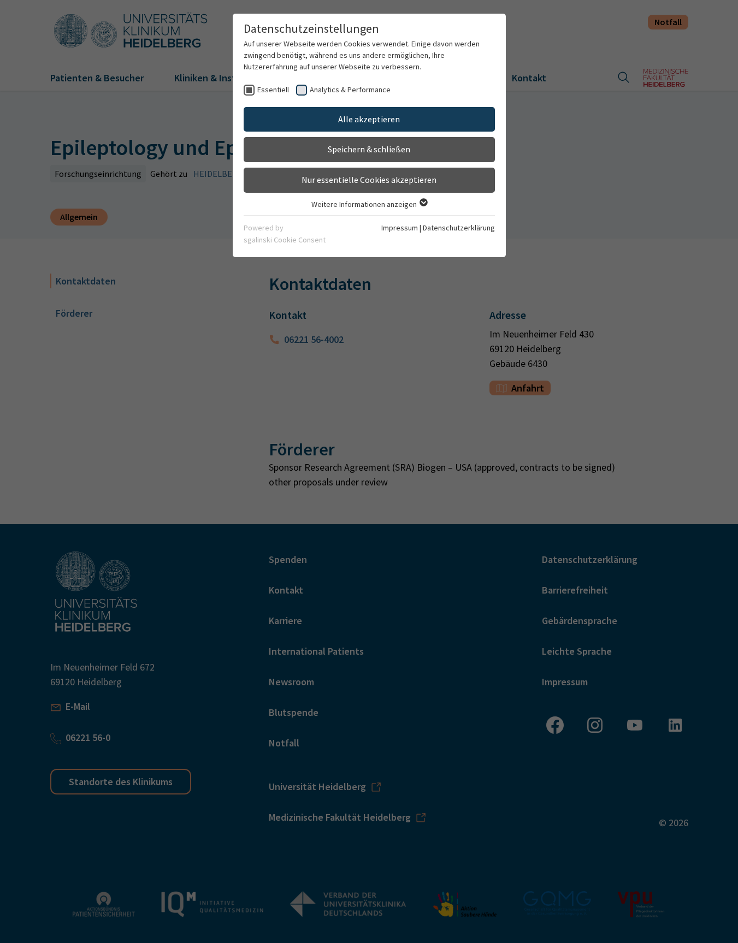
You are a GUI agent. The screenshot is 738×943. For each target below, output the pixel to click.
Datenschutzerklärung (459, 228)
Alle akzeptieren (369, 119)
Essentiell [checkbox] (273, 89)
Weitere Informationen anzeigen (364, 204)
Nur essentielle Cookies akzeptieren (369, 179)
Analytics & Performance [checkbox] (350, 89)
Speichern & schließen (369, 149)
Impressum (399, 228)
